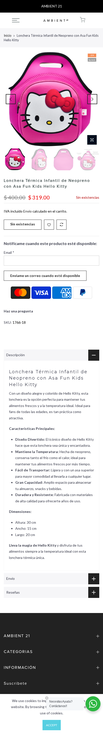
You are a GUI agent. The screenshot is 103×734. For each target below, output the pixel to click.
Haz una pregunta (18, 311)
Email (9, 252)
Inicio (8, 35)
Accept (51, 725)
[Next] (92, 99)
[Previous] (11, 99)
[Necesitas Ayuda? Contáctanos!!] (93, 703)
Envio (27, 211)
